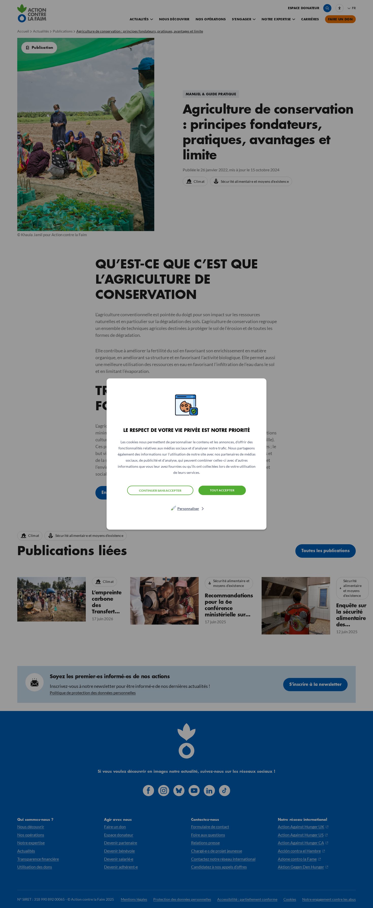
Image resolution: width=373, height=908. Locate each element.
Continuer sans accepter (160, 490)
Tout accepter (222, 490)
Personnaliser (188, 508)
